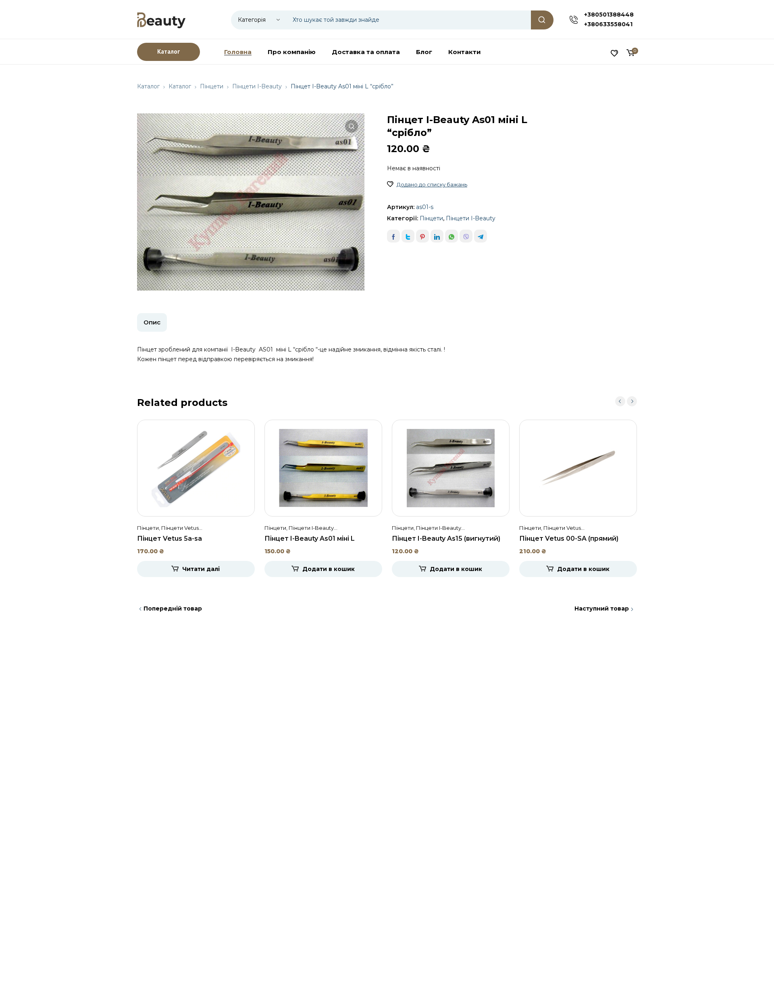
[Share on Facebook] (393, 236)
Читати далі (201, 569)
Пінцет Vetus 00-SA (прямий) (568, 538)
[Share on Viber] (466, 236)
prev (620, 401)
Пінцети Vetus (180, 528)
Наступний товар (601, 608)
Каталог (148, 86)
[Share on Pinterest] (422, 236)
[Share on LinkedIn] (437, 236)
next (632, 401)
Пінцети (211, 86)
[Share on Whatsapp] (451, 236)
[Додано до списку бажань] (390, 184)
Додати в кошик (328, 569)
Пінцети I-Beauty (257, 86)
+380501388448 (609, 14)
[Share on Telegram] (480, 236)
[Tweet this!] (408, 236)
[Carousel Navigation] (626, 401)
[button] (351, 126)
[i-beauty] (161, 19)
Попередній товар (173, 608)
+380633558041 (608, 24)
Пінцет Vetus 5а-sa (169, 538)
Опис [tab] (152, 322)
